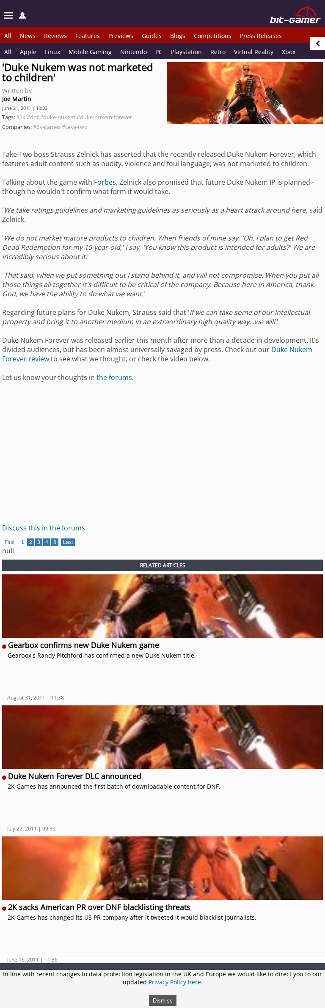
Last (68, 542)
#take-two (75, 127)
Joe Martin (16, 99)
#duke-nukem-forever (104, 117)
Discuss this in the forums (43, 528)
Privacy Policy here (175, 982)
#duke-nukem (57, 117)
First (9, 542)
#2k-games (47, 127)
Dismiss (163, 1000)
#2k (20, 117)
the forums (114, 377)
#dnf (33, 117)
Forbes (105, 182)
